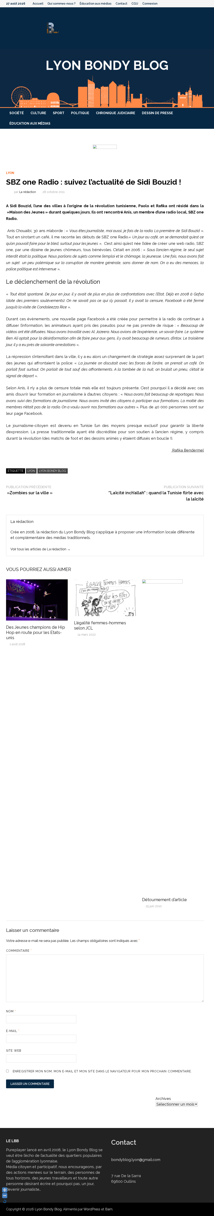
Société (16, 113)
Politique (80, 113)
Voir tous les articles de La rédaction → (40, 549)
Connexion (149, 3)
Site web (13, 1050)
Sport (58, 113)
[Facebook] (184, 3)
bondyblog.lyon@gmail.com (135, 1159)
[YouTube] (190, 3)
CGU (134, 3)
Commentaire (19, 950)
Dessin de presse (157, 113)
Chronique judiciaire (115, 113)
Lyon (10, 173)
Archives (163, 1098)
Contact (121, 3)
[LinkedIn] (206, 3)
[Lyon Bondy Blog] (107, 78)
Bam (108, 1209)
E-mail (12, 1031)
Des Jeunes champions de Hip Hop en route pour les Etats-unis (35, 632)
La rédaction (27, 192)
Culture (38, 113)
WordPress (91, 1209)
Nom (11, 1011)
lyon (31, 471)
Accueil (38, 3)
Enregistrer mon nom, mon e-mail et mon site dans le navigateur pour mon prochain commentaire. (102, 1071)
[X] (195, 3)
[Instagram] (201, 3)
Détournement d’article (164, 899)
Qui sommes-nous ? (61, 3)
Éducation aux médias (95, 3)
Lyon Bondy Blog (52, 471)
